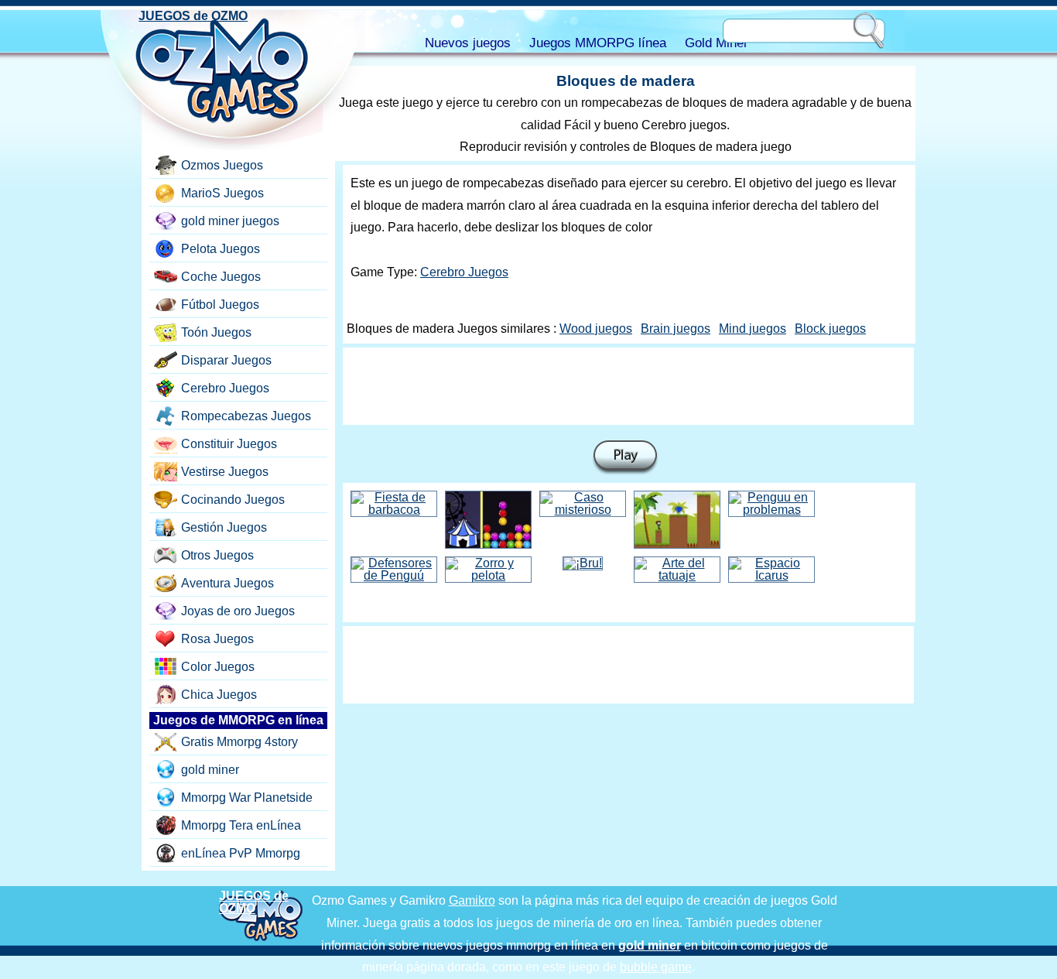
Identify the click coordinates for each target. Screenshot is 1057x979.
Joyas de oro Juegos (238, 611)
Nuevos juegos (468, 43)
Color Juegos (218, 666)
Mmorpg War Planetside (247, 797)
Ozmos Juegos (222, 165)
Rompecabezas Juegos (246, 416)
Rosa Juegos (217, 638)
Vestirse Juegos (225, 471)
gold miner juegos (230, 221)
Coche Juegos (221, 276)
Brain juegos (675, 328)
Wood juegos (595, 328)
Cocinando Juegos (233, 499)
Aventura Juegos (227, 583)
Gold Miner (716, 43)
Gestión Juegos (224, 527)
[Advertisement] (628, 386)
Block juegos (830, 328)
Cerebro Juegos (464, 272)
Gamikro (472, 900)
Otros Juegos (217, 555)
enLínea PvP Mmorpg (240, 853)
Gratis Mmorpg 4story (239, 741)
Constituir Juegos (229, 443)
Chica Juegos (219, 694)
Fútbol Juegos (220, 304)
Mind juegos (752, 328)
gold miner (210, 769)
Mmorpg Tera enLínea (241, 825)
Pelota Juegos (220, 248)
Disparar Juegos (226, 360)
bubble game (656, 967)
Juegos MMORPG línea (597, 43)
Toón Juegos (216, 332)
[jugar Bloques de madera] (625, 457)
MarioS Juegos (222, 193)
